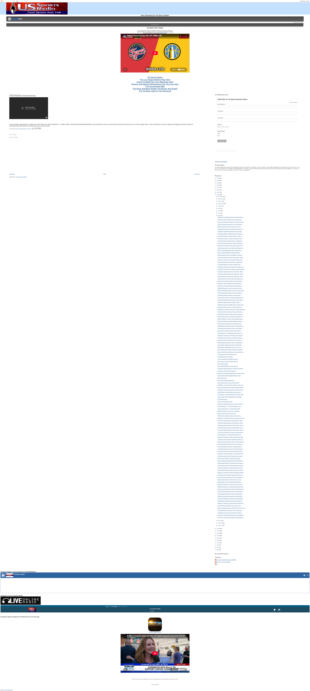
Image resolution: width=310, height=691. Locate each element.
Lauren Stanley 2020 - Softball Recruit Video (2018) (229, 397)
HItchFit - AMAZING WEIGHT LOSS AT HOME (228, 252)
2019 (218, 194)
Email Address (221, 104)
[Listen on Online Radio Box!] (308, 575)
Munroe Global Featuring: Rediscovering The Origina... (230, 314)
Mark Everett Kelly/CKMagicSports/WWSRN (225, 559)
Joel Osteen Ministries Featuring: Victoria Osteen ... (229, 295)
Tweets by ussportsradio (221, 161)
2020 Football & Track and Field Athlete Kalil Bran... (229, 482)
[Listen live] (3, 575)
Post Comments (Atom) (21, 177)
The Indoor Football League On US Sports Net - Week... (230, 257)
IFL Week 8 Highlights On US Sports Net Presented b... (230, 498)
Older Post (197, 174)
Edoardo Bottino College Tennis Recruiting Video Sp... (230, 501)
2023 (218, 185)
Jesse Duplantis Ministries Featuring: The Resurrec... (229, 345)
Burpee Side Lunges (222, 378)
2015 (218, 535)
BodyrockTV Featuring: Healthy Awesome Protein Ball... (230, 437)
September (220, 203)
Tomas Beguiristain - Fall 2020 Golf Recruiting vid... (229, 434)
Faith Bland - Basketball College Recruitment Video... (229, 231)
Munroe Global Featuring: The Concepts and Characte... (230, 463)
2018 (218, 528)
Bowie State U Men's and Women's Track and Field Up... (230, 352)
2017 (218, 531)
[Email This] (34, 128)
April (219, 215)
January (220, 525)
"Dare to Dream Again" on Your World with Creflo (228, 408)
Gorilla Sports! (163, 33)
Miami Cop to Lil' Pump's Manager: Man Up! (227, 361)
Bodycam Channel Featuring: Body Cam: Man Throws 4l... (231, 441)
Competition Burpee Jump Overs (225, 356)
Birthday (219, 124)
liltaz (216, 564)
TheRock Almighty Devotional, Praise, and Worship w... (230, 342)
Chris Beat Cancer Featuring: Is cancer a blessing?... (229, 307)
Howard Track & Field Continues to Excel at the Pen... (230, 281)
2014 (218, 538)
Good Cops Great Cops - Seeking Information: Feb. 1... (230, 238)
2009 (218, 549)
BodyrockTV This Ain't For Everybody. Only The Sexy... (230, 335)
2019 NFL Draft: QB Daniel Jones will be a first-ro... (229, 415)
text (219, 135)
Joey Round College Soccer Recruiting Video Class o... (230, 468)
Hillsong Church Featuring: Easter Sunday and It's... (229, 330)
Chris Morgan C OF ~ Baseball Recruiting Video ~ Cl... (230, 333)
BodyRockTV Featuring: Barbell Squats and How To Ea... (230, 304)
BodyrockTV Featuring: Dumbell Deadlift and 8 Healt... (230, 321)
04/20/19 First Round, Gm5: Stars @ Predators (228, 411)
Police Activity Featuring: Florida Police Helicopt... (229, 458)
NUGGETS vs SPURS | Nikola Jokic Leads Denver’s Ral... (231, 418)
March (219, 520)
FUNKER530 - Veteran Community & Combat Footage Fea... (231, 309)
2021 (218, 190)
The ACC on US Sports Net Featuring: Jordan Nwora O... (230, 517)
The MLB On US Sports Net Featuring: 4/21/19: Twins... (230, 390)
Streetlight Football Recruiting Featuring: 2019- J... (229, 302)
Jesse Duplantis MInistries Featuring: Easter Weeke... (230, 494)
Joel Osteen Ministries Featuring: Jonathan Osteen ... (230, 446)
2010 (218, 547)
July (219, 208)
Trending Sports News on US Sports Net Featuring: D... (230, 248)
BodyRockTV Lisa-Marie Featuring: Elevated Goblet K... (230, 217)
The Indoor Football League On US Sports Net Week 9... (230, 368)
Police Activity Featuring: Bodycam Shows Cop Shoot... (230, 470)
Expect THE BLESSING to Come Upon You (227, 366)
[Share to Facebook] (39, 128)
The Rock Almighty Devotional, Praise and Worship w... (230, 491)
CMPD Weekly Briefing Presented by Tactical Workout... (230, 326)
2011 (218, 545)
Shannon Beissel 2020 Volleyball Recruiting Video (229, 375)
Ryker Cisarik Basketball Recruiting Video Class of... (229, 250)
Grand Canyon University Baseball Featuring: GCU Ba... (230, 465)
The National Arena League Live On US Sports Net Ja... (230, 449)
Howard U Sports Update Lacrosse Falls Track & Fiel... (230, 245)
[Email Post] (32, 128)
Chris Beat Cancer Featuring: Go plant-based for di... (229, 323)
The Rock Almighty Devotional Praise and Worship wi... (230, 460)
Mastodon (2, 689)
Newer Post (12, 174)
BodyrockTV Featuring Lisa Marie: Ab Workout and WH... (230, 472)
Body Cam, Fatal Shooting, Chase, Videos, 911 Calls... (230, 404)
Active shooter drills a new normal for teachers (228, 382)
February (220, 523)
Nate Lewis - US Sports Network (222, 562)
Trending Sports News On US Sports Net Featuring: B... (230, 297)
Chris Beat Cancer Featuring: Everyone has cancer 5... (230, 456)
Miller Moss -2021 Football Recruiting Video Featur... (229, 283)
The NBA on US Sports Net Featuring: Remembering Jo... (230, 267)
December (220, 196)
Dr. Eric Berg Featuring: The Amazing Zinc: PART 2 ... (230, 236)
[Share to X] (37, 128)
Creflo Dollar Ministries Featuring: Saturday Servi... (229, 264)
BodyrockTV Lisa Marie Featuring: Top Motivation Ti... (230, 286)
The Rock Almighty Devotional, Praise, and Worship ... (230, 224)
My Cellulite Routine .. (222, 399)
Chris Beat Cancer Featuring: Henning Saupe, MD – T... (230, 475)
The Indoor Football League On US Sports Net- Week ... (230, 300)
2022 (218, 187)
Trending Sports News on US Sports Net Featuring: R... (230, 316)
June (219, 210)
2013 (218, 540)
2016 (218, 533)
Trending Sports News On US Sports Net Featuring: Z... (230, 229)
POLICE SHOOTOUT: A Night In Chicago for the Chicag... (231, 290)
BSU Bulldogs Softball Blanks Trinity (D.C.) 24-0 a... (229, 347)
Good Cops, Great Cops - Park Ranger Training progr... (230, 259)
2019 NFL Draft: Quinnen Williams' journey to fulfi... (229, 392)
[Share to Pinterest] (40, 128)
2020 (218, 192)
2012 (218, 542)
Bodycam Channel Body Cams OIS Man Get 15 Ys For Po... (231, 508)
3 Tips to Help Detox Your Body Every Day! (22, 95)
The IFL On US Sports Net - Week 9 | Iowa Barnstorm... (230, 432)
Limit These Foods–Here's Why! (224, 401)
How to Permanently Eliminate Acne (225, 380)
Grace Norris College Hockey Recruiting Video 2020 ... (230, 451)
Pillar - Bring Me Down (222, 363)
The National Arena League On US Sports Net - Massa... (230, 425)
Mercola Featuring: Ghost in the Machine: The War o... (230, 255)
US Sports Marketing (9, 689)
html (219, 133)
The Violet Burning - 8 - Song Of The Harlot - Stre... (229, 406)
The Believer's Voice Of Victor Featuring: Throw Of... (229, 512)
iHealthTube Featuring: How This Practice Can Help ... (230, 288)
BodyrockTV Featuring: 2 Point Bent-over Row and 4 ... (230, 484)
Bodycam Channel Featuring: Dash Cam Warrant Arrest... (230, 489)
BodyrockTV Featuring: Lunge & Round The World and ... (230, 503)
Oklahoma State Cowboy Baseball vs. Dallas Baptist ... (230, 496)
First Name (220, 111)
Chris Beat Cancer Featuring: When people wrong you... (230, 439)
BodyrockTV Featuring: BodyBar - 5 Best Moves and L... (230, 453)
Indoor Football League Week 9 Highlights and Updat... (230, 349)
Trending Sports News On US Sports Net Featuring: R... (230, 278)
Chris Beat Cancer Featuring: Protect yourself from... (229, 219)
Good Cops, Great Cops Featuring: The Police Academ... (230, 222)
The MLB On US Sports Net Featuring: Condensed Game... (231, 269)
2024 (218, 183)
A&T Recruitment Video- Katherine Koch (226, 354)
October (220, 201)
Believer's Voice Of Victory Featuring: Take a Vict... (229, 226)
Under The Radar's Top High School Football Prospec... (230, 319)
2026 (218, 178)
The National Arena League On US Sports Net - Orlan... (230, 276)
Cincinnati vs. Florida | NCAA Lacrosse (226, 371)
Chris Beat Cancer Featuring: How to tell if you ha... (229, 505)
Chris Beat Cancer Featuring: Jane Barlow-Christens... (230, 337)
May (219, 213)
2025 (218, 180)
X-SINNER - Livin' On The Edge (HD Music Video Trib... (230, 385)
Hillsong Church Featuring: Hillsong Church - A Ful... (229, 479)
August (219, 206)
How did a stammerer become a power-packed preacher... (230, 387)
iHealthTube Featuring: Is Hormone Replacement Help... (230, 486)
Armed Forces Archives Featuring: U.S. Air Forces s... (230, 340)
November (220, 199)
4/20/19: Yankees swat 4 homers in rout (226, 413)
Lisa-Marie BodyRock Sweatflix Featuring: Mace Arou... (230, 233)
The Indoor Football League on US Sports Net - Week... (230, 274)
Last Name (220, 117)
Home (104, 174)
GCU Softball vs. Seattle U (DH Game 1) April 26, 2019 (230, 394)
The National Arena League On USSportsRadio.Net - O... (230, 427)
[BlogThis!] (36, 128)
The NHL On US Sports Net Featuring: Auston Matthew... (230, 515)
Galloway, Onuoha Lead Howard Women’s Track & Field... (231, 373)
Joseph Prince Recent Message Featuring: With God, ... (230, 243)
